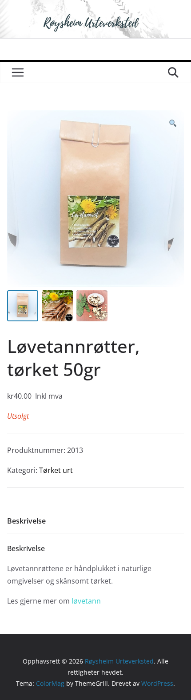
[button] (173, 123)
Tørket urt (56, 470)
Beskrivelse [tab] (26, 521)
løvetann (86, 601)
